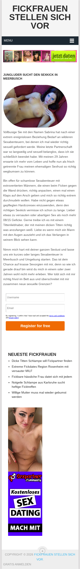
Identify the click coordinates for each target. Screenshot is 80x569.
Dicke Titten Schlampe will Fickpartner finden (42, 360)
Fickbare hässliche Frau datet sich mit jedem (42, 376)
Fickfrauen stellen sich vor (40, 17)
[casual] (25, 471)
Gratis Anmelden (17, 564)
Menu (8, 40)
